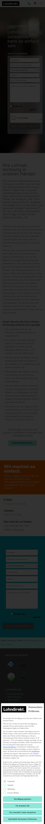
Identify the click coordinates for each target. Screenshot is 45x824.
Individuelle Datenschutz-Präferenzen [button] (22, 819)
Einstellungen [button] (36, 751)
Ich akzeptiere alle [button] (22, 806)
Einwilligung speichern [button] (22, 799)
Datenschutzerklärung (9, 747)
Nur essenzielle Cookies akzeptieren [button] (22, 812)
